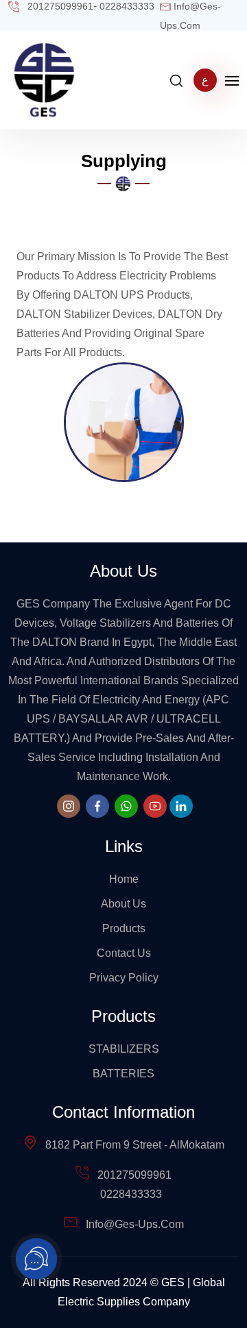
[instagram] (68, 806)
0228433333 (131, 1194)
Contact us (124, 953)
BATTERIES (123, 1073)
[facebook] (97, 806)
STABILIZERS (124, 1049)
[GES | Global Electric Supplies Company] (44, 80)
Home (124, 879)
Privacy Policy (123, 978)
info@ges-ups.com (135, 1224)
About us (123, 904)
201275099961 (134, 1175)
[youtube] (155, 806)
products (123, 928)
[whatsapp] (126, 806)
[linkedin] (181, 806)
